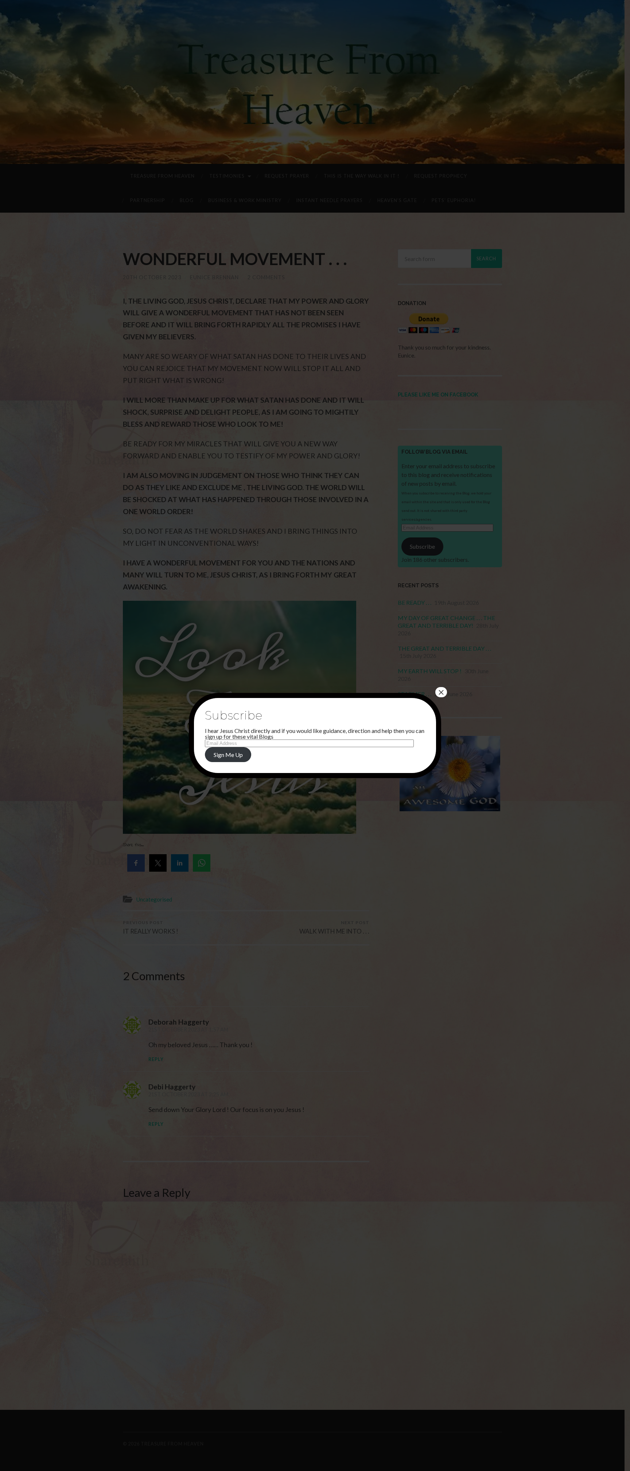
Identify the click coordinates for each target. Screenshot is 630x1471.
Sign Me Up (228, 754)
